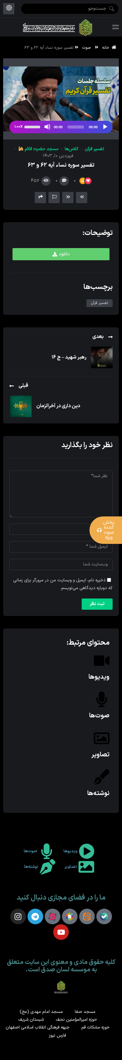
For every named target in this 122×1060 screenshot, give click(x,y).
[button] (61, 254)
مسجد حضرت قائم (40, 149)
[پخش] (105, 126)
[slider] (33, 126)
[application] (61, 127)
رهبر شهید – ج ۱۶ (69, 357)
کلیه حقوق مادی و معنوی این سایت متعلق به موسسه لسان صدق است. (61, 966)
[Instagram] (18, 916)
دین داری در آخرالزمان (58, 406)
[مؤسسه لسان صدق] (57, 27)
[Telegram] (35, 916)
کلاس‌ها (72, 149)
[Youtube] (61, 932)
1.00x (18, 126)
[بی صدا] (47, 126)
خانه (107, 48)
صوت (86, 48)
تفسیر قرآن (94, 149)
